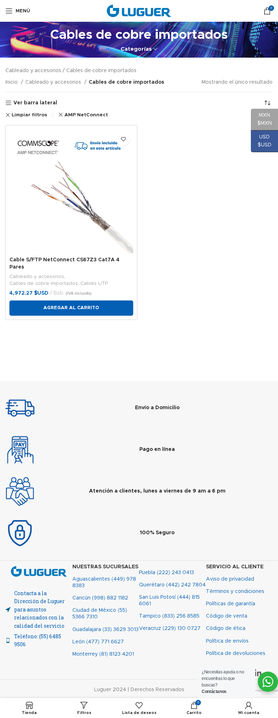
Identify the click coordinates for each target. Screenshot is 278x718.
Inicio (12, 82)
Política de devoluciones (235, 653)
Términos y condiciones (235, 591)
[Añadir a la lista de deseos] (123, 139)
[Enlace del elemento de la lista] (38, 640)
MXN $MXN (261, 119)
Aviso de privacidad (230, 579)
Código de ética (225, 628)
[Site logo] (139, 10)
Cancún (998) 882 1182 (100, 598)
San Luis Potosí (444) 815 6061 (169, 600)
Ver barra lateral (35, 102)
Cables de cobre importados (43, 283)
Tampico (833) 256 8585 (169, 616)
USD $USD (261, 141)
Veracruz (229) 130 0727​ (170, 628)
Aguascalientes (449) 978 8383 (104, 582)
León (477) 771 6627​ (98, 641)
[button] (71, 308)
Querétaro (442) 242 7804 (172, 585)
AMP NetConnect (86, 114)
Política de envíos (227, 641)
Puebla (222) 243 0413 (166, 572)
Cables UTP (94, 283)
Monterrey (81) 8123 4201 (103, 654)
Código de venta (226, 616)
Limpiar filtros (29, 115)
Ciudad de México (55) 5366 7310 (99, 613)
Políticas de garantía (230, 603)
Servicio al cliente (235, 566)
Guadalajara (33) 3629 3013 (105, 629)
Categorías (136, 49)
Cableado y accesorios (54, 82)
